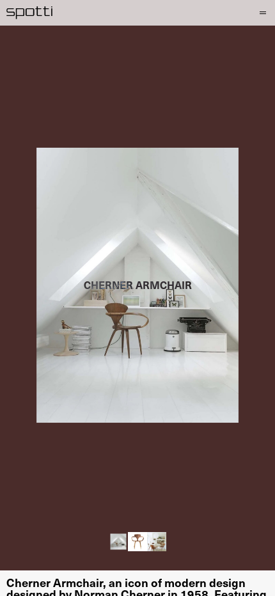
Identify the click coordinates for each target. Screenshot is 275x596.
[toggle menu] (261, 12)
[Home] (29, 12)
